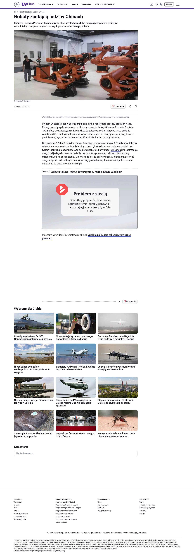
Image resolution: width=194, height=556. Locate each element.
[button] (159, 4)
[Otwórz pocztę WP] (151, 4)
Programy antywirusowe (64, 514)
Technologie (45, 4)
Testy (141, 502)
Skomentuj (119, 106)
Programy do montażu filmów (66, 511)
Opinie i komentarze (104, 4)
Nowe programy (61, 522)
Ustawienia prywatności (134, 532)
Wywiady (142, 511)
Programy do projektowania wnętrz (68, 508)
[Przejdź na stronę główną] (17, 6)
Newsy (100, 502)
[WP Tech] (30, 4)
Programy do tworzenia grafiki (66, 519)
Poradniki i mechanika (147, 505)
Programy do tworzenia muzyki (67, 505)
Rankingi (101, 508)
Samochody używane (147, 508)
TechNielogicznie (20, 519)
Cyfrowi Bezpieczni (20, 516)
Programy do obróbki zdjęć (65, 502)
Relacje (142, 514)
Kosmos (61, 4)
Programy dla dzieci (63, 516)
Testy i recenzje (103, 505)
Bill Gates (116, 149)
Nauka (75, 4)
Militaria (86, 4)
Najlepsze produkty (104, 511)
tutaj (63, 551)
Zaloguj (169, 4)
